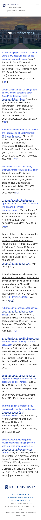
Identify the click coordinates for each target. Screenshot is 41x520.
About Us (15, 500)
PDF (5, 82)
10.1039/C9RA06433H (18, 297)
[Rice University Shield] (4, 8)
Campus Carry (20, 515)
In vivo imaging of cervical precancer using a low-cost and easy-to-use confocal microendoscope (20, 55)
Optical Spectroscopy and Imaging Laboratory (16, 11)
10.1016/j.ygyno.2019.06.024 (16, 263)
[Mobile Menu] (37, 5)
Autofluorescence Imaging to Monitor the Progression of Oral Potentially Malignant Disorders (20, 132)
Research (14, 494)
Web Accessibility (30, 512)
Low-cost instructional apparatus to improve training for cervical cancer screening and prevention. (19, 378)
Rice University (13, 4)
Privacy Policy (19, 512)
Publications (24, 494)
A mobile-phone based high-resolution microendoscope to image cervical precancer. (20, 341)
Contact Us (25, 500)
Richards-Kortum (14, 7)
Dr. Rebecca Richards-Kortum (20, 497)
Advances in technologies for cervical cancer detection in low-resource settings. (20, 311)
